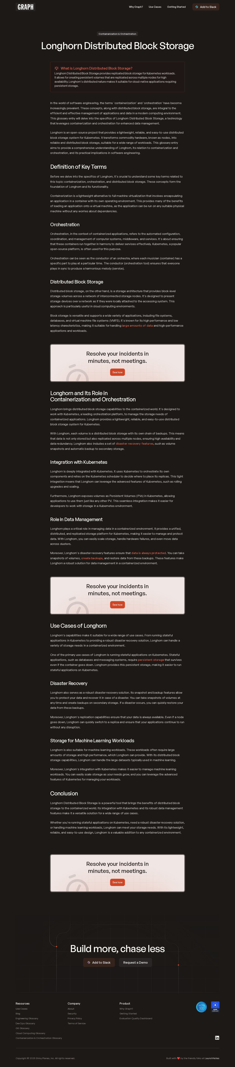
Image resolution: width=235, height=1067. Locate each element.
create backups (92, 558)
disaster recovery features (134, 443)
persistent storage (151, 660)
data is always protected (148, 553)
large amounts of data (137, 325)
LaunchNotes (212, 1058)
